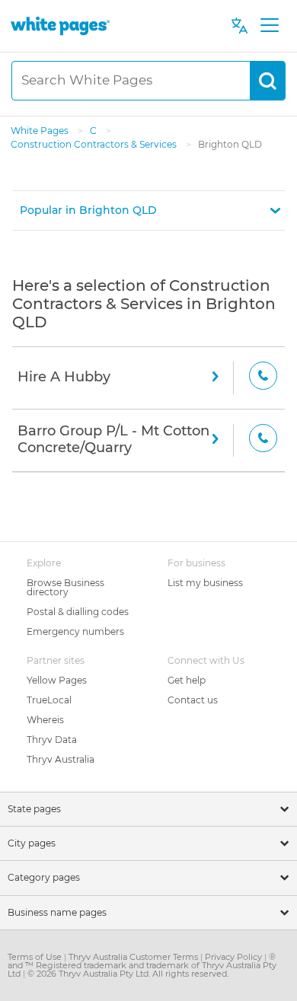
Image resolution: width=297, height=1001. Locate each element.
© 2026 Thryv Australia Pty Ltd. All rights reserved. (127, 973)
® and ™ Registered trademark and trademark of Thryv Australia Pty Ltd (142, 965)
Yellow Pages (57, 680)
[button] (148, 210)
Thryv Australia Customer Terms (134, 957)
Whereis (45, 719)
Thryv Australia (60, 759)
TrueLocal (49, 700)
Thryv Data (52, 739)
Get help (187, 680)
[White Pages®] (60, 25)
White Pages (41, 130)
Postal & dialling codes (78, 611)
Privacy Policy (234, 957)
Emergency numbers (75, 631)
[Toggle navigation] (269, 26)
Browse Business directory (65, 587)
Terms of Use (36, 957)
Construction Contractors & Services (95, 144)
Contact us (193, 700)
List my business (205, 582)
